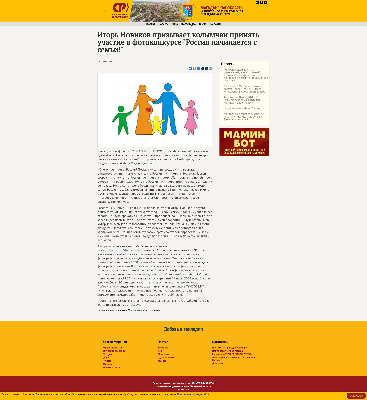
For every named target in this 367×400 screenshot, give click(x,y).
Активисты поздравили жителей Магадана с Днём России (240, 100)
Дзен (106, 357)
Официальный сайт (113, 347)
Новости (163, 24)
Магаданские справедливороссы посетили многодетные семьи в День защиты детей (242, 116)
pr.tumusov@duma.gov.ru (123, 250)
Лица (175, 24)
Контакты (215, 24)
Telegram (108, 354)
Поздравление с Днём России (240, 109)
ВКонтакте (109, 364)
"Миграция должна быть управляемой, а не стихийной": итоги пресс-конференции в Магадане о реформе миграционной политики (244, 75)
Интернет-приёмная (114, 351)
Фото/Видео (188, 24)
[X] (202, 68)
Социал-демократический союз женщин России (233, 358)
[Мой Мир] (198, 68)
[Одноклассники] (194, 68)
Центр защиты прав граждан (228, 351)
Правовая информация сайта (193, 394)
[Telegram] (210, 68)
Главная (150, 24)
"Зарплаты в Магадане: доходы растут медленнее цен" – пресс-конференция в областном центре (243, 89)
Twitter (107, 360)
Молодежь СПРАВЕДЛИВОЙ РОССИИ (232, 354)
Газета (202, 24)
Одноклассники (111, 367)
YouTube (162, 360)
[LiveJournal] (206, 68)
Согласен (356, 396)
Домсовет (217, 363)
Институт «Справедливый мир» (229, 347)
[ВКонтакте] (190, 68)
